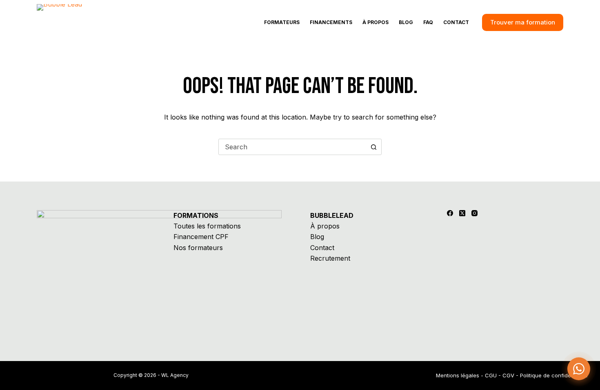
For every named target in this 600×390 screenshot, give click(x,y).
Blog (406, 22)
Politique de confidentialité (554, 375)
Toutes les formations (207, 226)
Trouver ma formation (522, 22)
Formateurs (282, 22)
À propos (375, 22)
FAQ (428, 22)
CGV (508, 375)
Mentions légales (457, 375)
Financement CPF (201, 237)
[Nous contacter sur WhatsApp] (578, 368)
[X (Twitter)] (462, 213)
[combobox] (292, 147)
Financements (331, 22)
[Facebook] (450, 213)
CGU (491, 375)
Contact (456, 22)
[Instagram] (474, 213)
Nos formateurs (198, 248)
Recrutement (330, 258)
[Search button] (373, 147)
